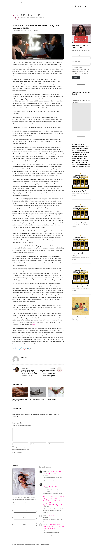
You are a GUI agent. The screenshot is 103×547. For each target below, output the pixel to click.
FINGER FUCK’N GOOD (37, 399)
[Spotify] (80, 6)
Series (14, 2)
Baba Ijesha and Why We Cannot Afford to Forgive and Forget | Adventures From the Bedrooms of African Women (53, 498)
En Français (64, 2)
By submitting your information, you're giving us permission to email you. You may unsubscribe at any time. (80, 70)
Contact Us (24, 524)
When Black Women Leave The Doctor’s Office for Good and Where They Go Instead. (53, 526)
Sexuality (19, 2)
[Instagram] (73, 6)
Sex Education (38, 2)
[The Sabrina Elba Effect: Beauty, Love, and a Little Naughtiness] (80, 211)
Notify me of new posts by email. (22, 449)
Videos (45, 2)
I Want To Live (50, 515)
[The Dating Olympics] (80, 306)
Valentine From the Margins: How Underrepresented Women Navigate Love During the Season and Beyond (47, 373)
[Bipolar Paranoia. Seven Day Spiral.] (20, 392)
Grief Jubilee (52, 399)
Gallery (51, 2)
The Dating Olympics (77, 316)
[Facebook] (75, 6)
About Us (24, 510)
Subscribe (75, 77)
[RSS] (83, 6)
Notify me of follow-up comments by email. (24, 447)
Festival (31, 2)
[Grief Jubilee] (56, 392)
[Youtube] (78, 6)
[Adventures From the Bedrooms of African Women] (28, 16)
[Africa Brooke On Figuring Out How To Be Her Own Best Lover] (80, 180)
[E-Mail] (86, 6)
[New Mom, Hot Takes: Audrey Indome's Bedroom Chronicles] (80, 275)
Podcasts (25, 2)
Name (76, 55)
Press (24, 517)
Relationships (17, 30)
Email (76, 61)
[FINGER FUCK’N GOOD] (38, 392)
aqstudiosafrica (76, 193)
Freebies (56, 2)
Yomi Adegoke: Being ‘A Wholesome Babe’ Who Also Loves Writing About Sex (81, 253)
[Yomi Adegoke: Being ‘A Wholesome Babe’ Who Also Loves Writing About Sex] (80, 242)
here (33, 324)
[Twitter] (70, 6)
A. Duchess (35, 30)
